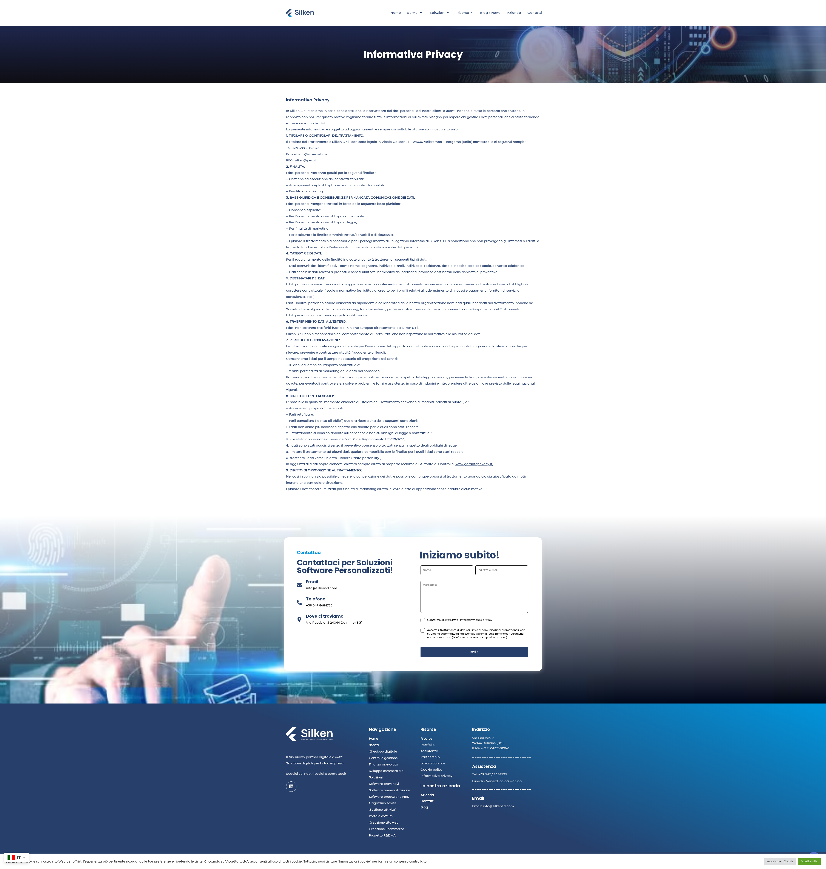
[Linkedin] (291, 786)
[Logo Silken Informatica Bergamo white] (310, 734)
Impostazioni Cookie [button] (779, 861)
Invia (474, 652)
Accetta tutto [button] (809, 861)
